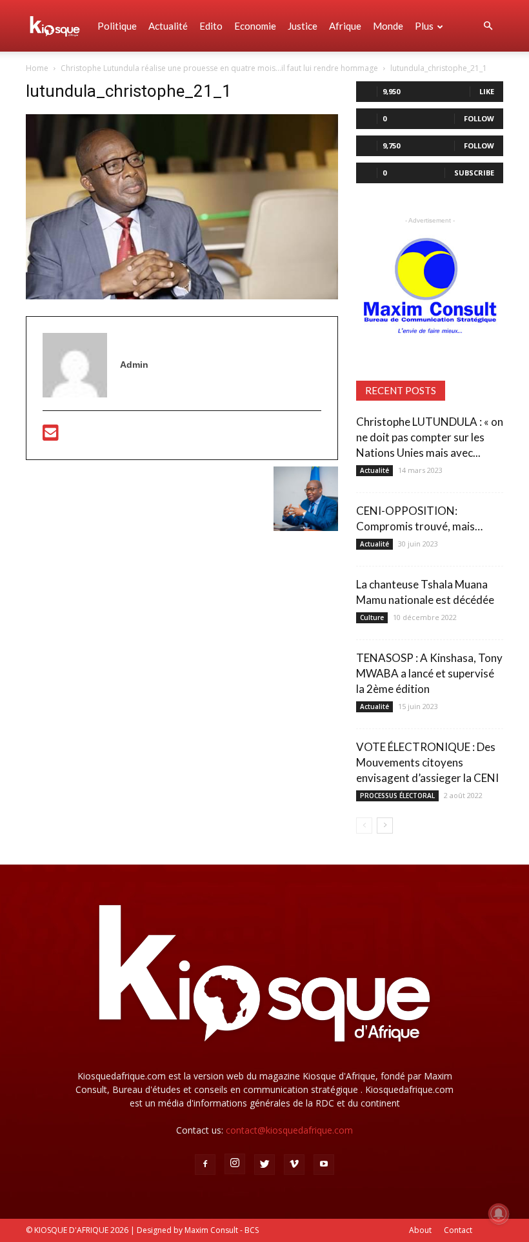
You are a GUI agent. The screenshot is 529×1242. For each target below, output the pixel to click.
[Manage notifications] (498, 1213)
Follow (479, 118)
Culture (372, 617)
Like (486, 91)
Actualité (168, 26)
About (420, 1230)
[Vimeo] (294, 1164)
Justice (302, 26)
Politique (117, 26)
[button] (487, 26)
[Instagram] (235, 1164)
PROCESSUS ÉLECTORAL (397, 795)
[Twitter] (264, 1164)
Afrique (345, 26)
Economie (255, 26)
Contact (458, 1230)
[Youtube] (324, 1164)
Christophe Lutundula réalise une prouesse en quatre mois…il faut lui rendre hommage (219, 68)
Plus (424, 26)
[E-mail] (51, 436)
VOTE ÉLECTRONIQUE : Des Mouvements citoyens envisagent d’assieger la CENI (427, 762)
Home (37, 68)
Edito (211, 26)
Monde (388, 26)
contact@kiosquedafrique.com (289, 1130)
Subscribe (474, 172)
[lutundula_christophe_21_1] (182, 296)
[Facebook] (205, 1164)
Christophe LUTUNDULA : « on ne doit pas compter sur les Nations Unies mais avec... (429, 437)
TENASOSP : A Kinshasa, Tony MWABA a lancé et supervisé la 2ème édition (429, 673)
